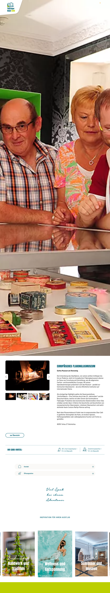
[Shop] (103, 4)
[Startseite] (11, 8)
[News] (99, 4)
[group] (18, 554)
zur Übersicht (15, 435)
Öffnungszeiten (28, 473)
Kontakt (26, 466)
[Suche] (107, 4)
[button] (48, 377)
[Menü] (94, 4)
